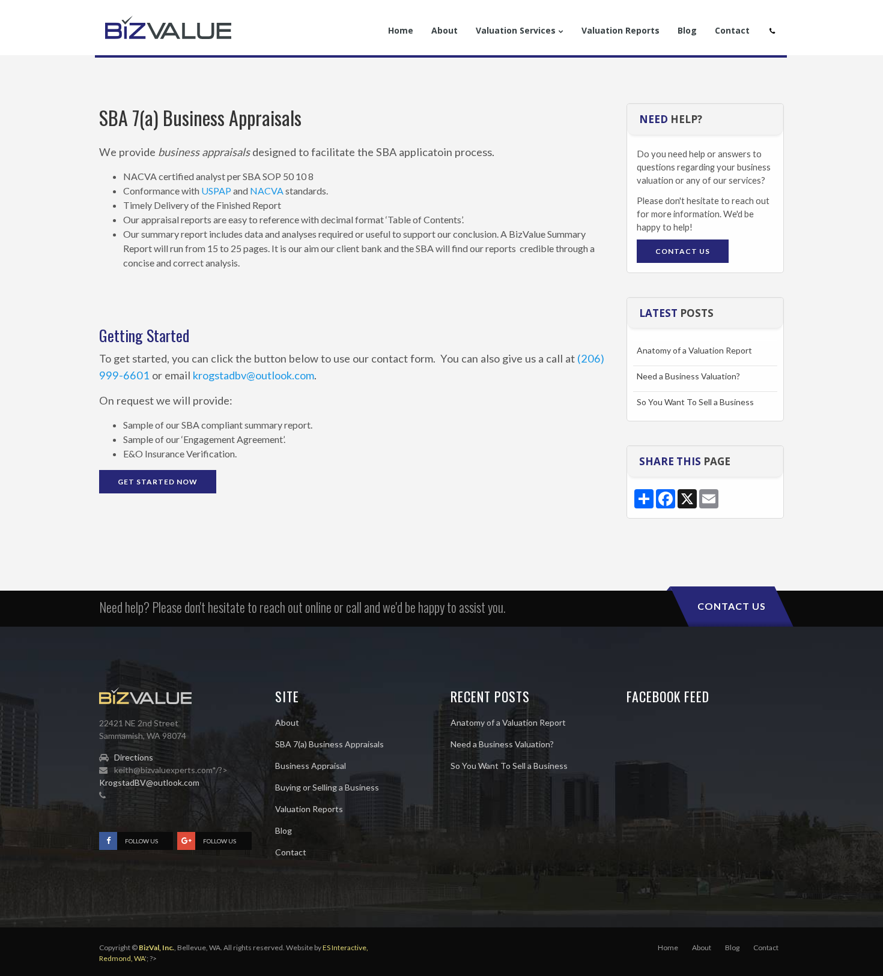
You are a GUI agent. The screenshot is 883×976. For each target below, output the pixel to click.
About (287, 722)
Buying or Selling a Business (327, 787)
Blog (283, 830)
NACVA (267, 190)
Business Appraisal (310, 766)
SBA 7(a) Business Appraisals (329, 744)
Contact (290, 852)
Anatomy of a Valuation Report (694, 350)
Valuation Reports (309, 809)
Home (668, 947)
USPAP (216, 190)
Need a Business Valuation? (688, 376)
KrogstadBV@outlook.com (149, 782)
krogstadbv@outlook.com (253, 375)
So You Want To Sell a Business (695, 402)
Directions (133, 757)
